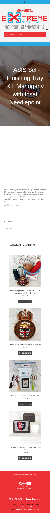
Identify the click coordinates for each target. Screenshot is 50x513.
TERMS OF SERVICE (25, 489)
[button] (19, 10)
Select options (25, 301)
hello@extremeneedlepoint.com (27, 509)
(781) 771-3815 (28, 507)
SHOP (25, 486)
